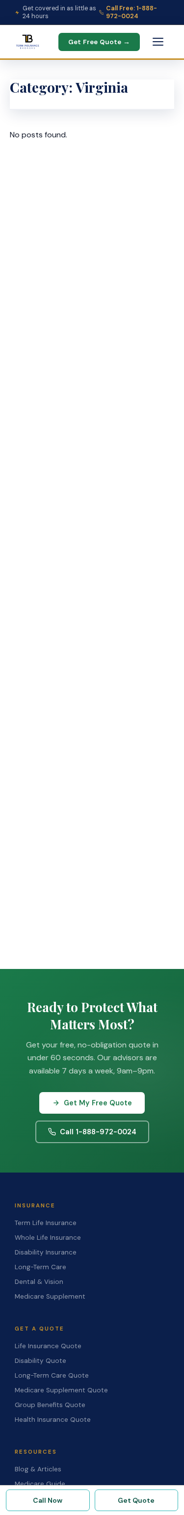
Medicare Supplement (50, 1296)
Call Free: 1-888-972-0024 (131, 12)
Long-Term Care (40, 1267)
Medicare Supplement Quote (61, 1390)
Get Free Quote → (99, 42)
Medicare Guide (40, 1484)
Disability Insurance (46, 1252)
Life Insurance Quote (48, 1346)
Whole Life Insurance (48, 1237)
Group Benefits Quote (50, 1405)
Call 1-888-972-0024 (98, 1131)
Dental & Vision (39, 1282)
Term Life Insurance (46, 1223)
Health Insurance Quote (53, 1419)
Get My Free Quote (98, 1102)
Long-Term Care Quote (52, 1375)
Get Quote (136, 1500)
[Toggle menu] (158, 42)
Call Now (47, 1500)
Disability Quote (40, 1361)
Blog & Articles (38, 1469)
